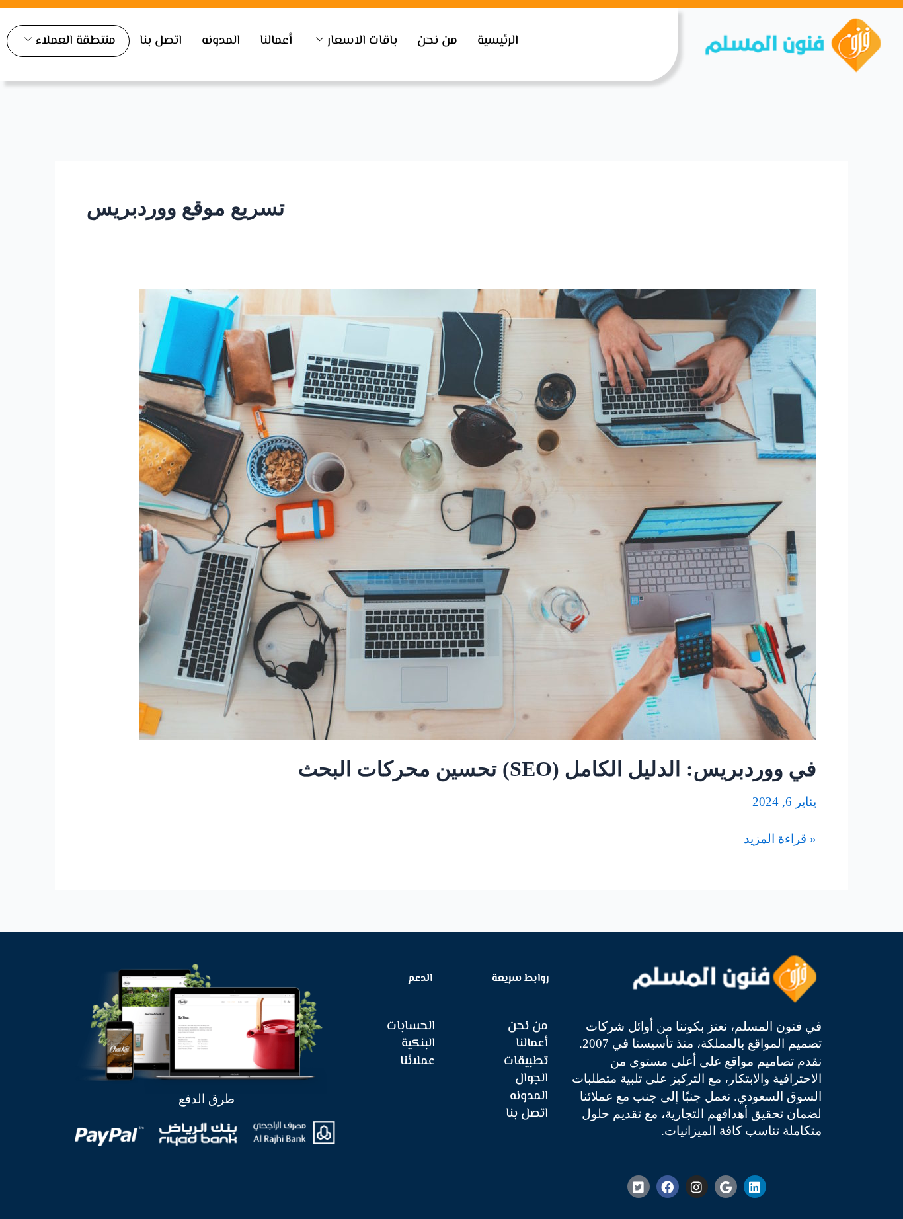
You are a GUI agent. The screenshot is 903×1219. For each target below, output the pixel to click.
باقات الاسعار (362, 40)
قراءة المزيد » (780, 837)
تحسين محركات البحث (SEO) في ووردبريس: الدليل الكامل (557, 769)
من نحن (437, 40)
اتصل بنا (160, 40)
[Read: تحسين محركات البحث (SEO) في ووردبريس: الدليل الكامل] (477, 513)
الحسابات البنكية (411, 1035)
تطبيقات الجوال (526, 1070)
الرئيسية (497, 40)
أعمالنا (276, 40)
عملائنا (417, 1061)
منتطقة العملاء (76, 40)
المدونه (221, 40)
